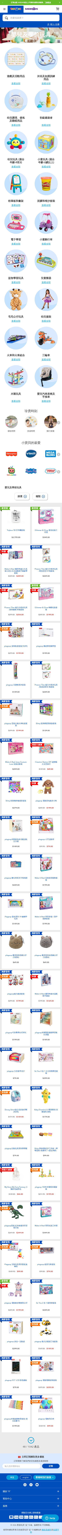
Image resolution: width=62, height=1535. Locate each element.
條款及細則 (46, 1530)
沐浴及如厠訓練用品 (46, 78)
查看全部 (15, 83)
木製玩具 (16, 393)
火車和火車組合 (16, 355)
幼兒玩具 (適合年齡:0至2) (15, 161)
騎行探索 (50, 431)
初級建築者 (46, 117)
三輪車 (46, 355)
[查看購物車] (57, 9)
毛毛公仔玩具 (16, 316)
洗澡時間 (31, 431)
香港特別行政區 (43, 1477)
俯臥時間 (11, 431)
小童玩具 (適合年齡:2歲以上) (46, 161)
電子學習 (16, 239)
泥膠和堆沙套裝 (46, 200)
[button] (59, 2)
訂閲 (51, 1466)
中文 (12, 1477)
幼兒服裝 (46, 316)
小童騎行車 (46, 239)
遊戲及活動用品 (16, 76)
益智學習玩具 (16, 278)
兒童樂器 (46, 278)
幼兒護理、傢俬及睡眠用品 (16, 119)
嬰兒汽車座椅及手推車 (46, 395)
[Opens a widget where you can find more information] (50, 1518)
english (26, 1477)
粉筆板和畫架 (16, 200)
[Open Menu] (4, 9)
